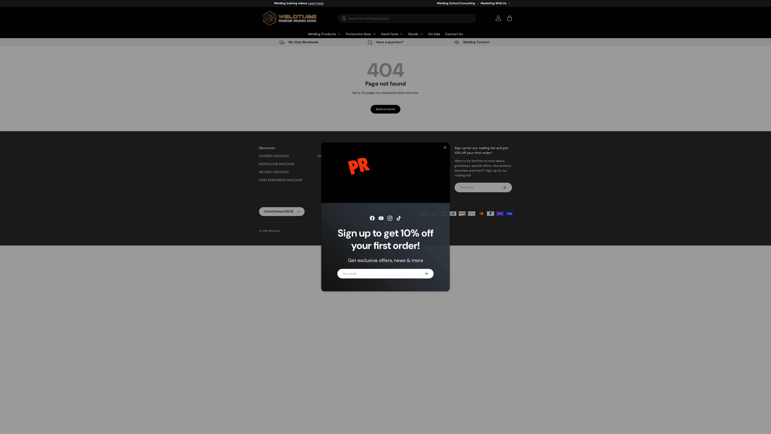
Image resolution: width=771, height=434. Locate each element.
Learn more (301, 3)
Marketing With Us (494, 3)
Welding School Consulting (456, 3)
